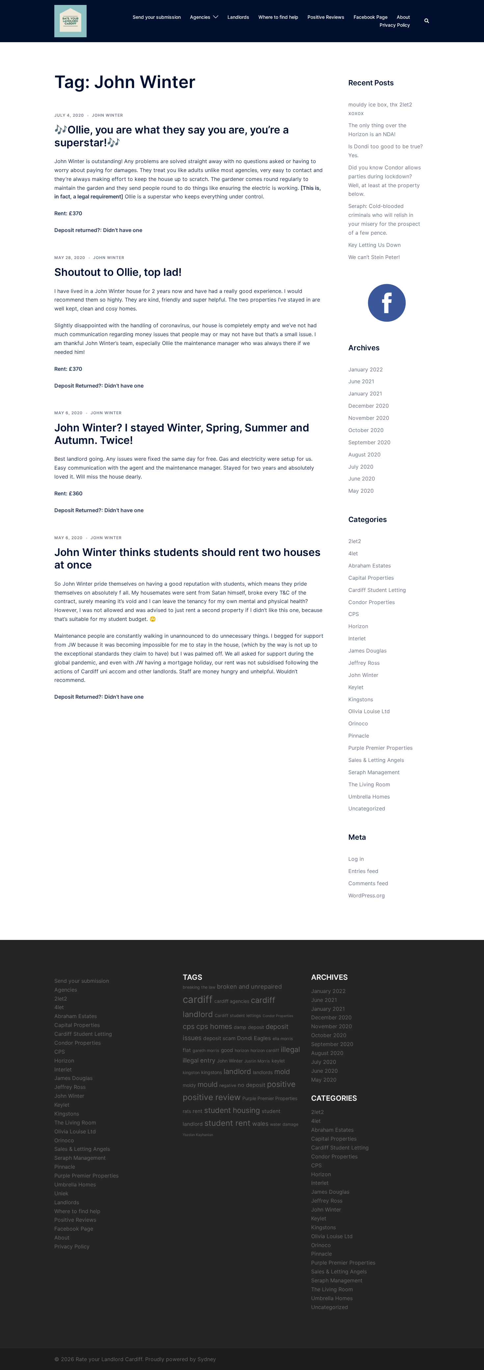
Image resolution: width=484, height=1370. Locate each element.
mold (282, 1071)
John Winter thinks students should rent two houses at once (187, 558)
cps (189, 1026)
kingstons (211, 1072)
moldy (189, 1085)
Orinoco (358, 723)
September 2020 (369, 442)
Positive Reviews (326, 17)
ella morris (283, 1038)
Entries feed (363, 871)
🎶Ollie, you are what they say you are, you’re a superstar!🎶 (171, 136)
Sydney (207, 1359)
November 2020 (368, 418)
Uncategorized (366, 808)
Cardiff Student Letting (377, 590)
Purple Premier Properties (380, 747)
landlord (237, 1071)
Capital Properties (371, 577)
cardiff (198, 999)
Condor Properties (371, 602)
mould (208, 1084)
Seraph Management (374, 772)
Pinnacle (358, 735)
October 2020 (366, 430)
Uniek (61, 1193)
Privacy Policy (395, 25)
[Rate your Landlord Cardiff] (70, 20)
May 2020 (361, 490)
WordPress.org (366, 895)
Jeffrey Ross (364, 662)
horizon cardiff (265, 1050)
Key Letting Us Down (374, 245)
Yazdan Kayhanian (198, 1135)
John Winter (107, 115)
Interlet (357, 638)
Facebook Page (371, 17)
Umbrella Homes (369, 796)
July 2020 (360, 466)
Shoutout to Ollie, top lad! (118, 272)
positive (281, 1084)
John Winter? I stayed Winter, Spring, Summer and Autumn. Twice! (181, 434)
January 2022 (365, 369)
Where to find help (278, 17)
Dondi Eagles (254, 1038)
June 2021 (361, 381)
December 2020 (368, 405)
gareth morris (206, 1050)
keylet (278, 1061)
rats (187, 1111)
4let (353, 553)
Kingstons (360, 699)
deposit (256, 1027)
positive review (212, 1097)
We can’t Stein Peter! (374, 257)
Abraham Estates (369, 565)
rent (197, 1111)
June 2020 (361, 478)
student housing (232, 1110)
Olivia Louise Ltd (369, 711)
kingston (191, 1072)
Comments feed (368, 883)
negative (227, 1085)
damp (240, 1027)
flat (187, 1050)
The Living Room (369, 784)
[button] (427, 21)
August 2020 (364, 454)
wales (260, 1123)
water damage (284, 1124)
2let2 (354, 541)
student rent (227, 1123)
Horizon (358, 626)
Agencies (200, 17)
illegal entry (199, 1060)
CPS (353, 614)
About (403, 17)
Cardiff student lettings (238, 1015)
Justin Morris (257, 1061)
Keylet (355, 687)
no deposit (251, 1085)
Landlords (238, 17)
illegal (290, 1049)
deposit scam (219, 1038)
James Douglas (367, 650)
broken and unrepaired (249, 986)
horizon (242, 1050)
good (227, 1050)
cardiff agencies (231, 1001)
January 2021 (365, 393)
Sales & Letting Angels (376, 760)
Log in (356, 859)
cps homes (214, 1026)
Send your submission (157, 17)
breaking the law (199, 987)
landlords (263, 1072)
